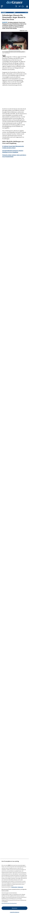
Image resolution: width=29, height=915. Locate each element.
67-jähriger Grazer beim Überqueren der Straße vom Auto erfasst (13, 147)
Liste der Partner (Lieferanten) (9, 903)
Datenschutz (14, 887)
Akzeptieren (14, 908)
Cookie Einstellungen (14, 912)
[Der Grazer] (14, 2)
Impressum (20, 887)
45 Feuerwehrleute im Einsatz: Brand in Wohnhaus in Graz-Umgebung (12, 151)
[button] (3, 41)
